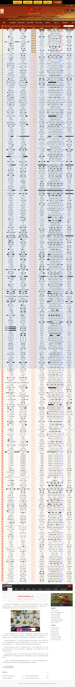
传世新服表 (55, 589)
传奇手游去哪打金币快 (55, 627)
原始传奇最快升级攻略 (55, 634)
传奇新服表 (40, 589)
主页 (4, 589)
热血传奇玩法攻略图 (9, 666)
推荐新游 (28, 589)
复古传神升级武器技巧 (55, 610)
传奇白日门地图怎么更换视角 (32, 675)
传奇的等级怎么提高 (54, 622)
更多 (47, 672)
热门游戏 (22, 589)
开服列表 (16, 589)
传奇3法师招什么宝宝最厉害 (56, 636)
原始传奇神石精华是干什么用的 (32, 678)
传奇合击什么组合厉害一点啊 (56, 639)
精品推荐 (10, 589)
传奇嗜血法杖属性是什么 (7, 678)
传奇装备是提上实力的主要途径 (57, 604)
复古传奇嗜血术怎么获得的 (56, 638)
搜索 (70, 586)
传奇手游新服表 (48, 589)
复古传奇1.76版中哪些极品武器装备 (57, 612)
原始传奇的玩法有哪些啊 (55, 617)
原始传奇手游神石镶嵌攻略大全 (56, 620)
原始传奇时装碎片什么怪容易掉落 (57, 619)
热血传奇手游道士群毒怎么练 (8, 675)
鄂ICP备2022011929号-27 (52, 683)
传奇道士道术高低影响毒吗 (56, 614)
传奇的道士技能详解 (54, 629)
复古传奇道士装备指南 (55, 633)
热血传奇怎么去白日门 (55, 631)
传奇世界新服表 (63, 589)
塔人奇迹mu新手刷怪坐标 (55, 615)
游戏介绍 (34, 589)
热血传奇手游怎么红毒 (10, 667)
